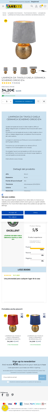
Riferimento (5, 87)
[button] (5, 408)
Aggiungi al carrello (23, 101)
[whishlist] (45, 6)
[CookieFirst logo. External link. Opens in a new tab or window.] (2, 195)
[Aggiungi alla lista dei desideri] (38, 101)
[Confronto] (22, 317)
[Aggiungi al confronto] (44, 101)
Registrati (35, 1)
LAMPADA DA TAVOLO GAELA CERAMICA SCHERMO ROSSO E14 (13, 337)
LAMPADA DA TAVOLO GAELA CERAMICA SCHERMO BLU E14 (35, 337)
